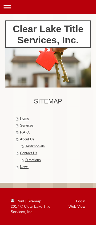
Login (80, 201)
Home (24, 118)
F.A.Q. (25, 132)
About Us (27, 139)
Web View (77, 206)
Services (27, 125)
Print (20, 201)
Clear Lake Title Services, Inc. (48, 34)
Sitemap (34, 201)
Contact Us (28, 153)
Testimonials (35, 146)
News (24, 167)
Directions (33, 160)
